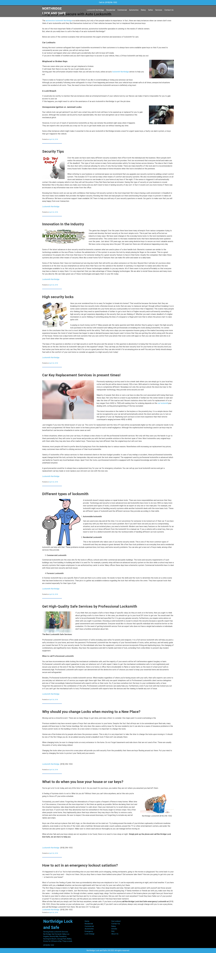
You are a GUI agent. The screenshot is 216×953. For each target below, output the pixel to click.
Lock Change (89, 934)
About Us (114, 934)
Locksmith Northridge (95, 10)
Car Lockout (116, 921)
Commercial (122, 10)
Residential (110, 10)
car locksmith (163, 403)
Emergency (89, 931)
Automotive (133, 10)
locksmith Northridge (120, 72)
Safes (150, 10)
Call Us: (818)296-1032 (108, 2)
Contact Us (168, 10)
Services (158, 10)
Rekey (143, 10)
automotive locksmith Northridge (59, 21)
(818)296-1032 (48, 945)
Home (87, 921)
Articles (114, 929)
